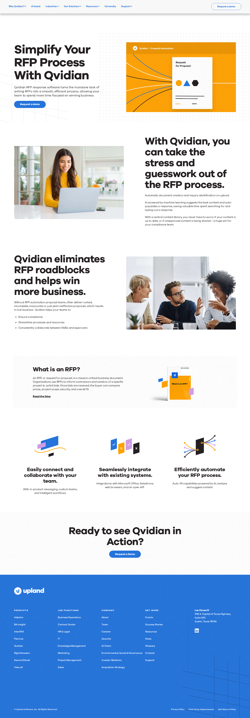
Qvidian (18, 646)
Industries (51, 6)
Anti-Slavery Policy (227, 709)
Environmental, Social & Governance (122, 653)
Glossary (150, 646)
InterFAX (19, 631)
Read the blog (42, 396)
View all (18, 667)
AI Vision (106, 646)
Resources (92, 6)
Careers (106, 631)
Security (106, 638)
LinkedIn (197, 631)
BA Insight (20, 624)
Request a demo (226, 6)
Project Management (69, 660)
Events (149, 617)
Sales (61, 667)
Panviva (18, 638)
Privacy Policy (178, 709)
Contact (150, 653)
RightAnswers (22, 653)
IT (59, 638)
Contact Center (67, 624)
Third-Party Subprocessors (201, 709)
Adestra (18, 617)
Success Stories (154, 624)
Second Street (22, 660)
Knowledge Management (72, 646)
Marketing (63, 653)
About (105, 617)
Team (105, 624)
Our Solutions (72, 6)
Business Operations (69, 617)
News (148, 638)
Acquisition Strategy (113, 667)
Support (126, 6)
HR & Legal (64, 631)
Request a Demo (125, 554)
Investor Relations (112, 660)
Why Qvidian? (16, 6)
